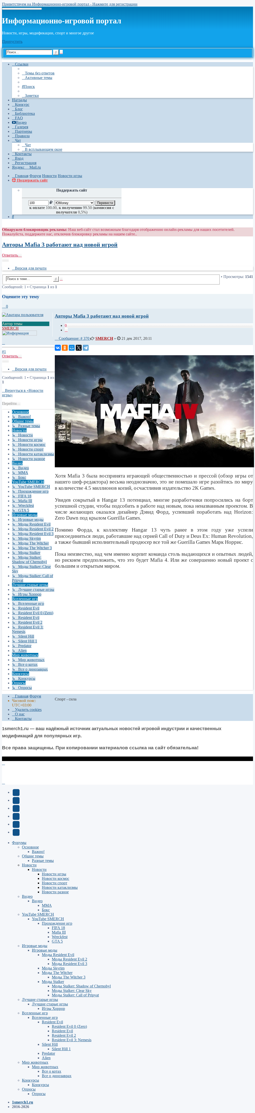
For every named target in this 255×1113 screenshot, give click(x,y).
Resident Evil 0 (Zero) (69, 1026)
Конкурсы (30, 1080)
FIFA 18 (58, 928)
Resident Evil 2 (64, 1035)
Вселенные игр (35, 1013)
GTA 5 (57, 941)
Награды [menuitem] (19, 100)
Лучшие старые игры (40, 999)
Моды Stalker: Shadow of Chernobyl (81, 986)
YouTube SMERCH (38, 914)
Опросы (29, 1089)
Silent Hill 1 (61, 1049)
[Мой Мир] (72, 348)
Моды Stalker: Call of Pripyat (75, 995)
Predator (48, 1053)
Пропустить (12, 41)
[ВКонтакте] (58, 348)
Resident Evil (52, 1022)
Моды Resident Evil (58, 955)
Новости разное (55, 892)
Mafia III (59, 932)
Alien (46, 1058)
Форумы (19, 842)
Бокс (46, 910)
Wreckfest (59, 937)
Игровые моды (34, 946)
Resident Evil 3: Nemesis (71, 1040)
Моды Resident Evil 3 (69, 964)
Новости (29, 865)
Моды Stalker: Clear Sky (72, 990)
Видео (27, 896)
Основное (30, 847)
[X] (79, 348)
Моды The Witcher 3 (68, 977)
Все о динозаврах (56, 1076)
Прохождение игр (57, 923)
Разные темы (43, 860)
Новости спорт (54, 883)
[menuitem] (38, 73)
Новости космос (55, 878)
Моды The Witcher (57, 973)
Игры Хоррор (53, 1008)
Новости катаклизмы (60, 887)
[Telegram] (86, 348)
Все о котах (51, 1071)
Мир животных (35, 1062)
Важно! (38, 851)
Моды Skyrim (53, 968)
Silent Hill (50, 1044)
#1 (4, 351)
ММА (47, 905)
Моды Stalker (53, 981)
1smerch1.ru (22, 1102)
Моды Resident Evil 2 (69, 959)
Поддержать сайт (32, 180)
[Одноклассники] (65, 348)
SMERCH (10, 328)
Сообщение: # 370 (74, 338)
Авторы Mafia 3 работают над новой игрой (60, 244)
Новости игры (54, 874)
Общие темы (33, 856)
